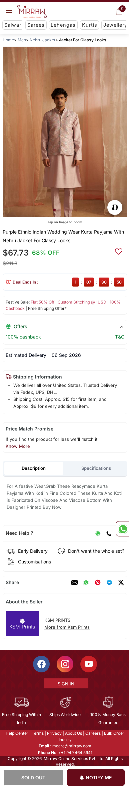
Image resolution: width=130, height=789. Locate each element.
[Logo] (32, 11)
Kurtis (89, 25)
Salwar (12, 25)
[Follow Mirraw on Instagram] (64, 664)
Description (34, 468)
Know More (18, 446)
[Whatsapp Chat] (122, 528)
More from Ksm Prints (67, 627)
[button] (54, 210)
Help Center (16, 733)
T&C (119, 337)
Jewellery (115, 25)
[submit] (118, 251)
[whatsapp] (86, 582)
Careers (92, 733)
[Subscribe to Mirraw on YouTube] (88, 664)
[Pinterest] (97, 582)
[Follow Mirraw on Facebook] (41, 664)
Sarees (36, 25)
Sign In (65, 683)
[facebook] (109, 582)
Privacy (54, 733)
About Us (73, 733)
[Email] (74, 582)
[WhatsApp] (97, 533)
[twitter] (121, 582)
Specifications (96, 468)
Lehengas (63, 25)
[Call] (108, 533)
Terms (37, 733)
